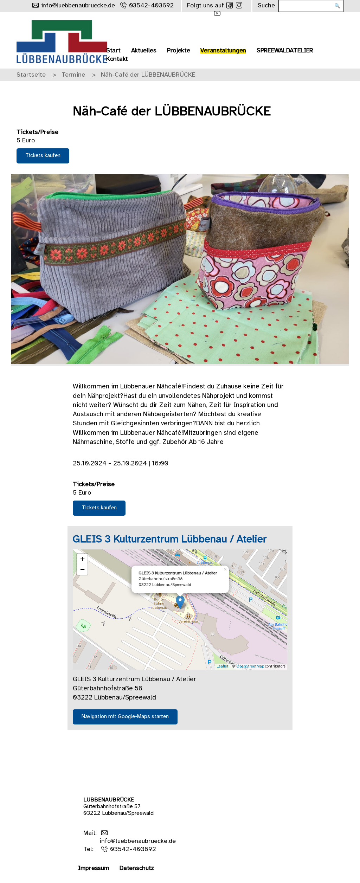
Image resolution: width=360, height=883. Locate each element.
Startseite (31, 75)
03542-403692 (151, 5)
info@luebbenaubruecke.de (78, 5)
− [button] (82, 569)
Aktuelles (143, 50)
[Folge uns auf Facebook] (229, 5)
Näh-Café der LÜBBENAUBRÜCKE (148, 75)
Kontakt (117, 59)
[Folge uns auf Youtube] (217, 13)
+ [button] (82, 558)
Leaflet (223, 666)
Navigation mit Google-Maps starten (125, 717)
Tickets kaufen (42, 156)
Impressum (93, 868)
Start (113, 50)
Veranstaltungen (223, 50)
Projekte (178, 50)
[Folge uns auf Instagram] (239, 5)
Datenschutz (137, 868)
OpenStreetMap (250, 666)
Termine (73, 75)
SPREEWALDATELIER (285, 50)
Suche (266, 5)
